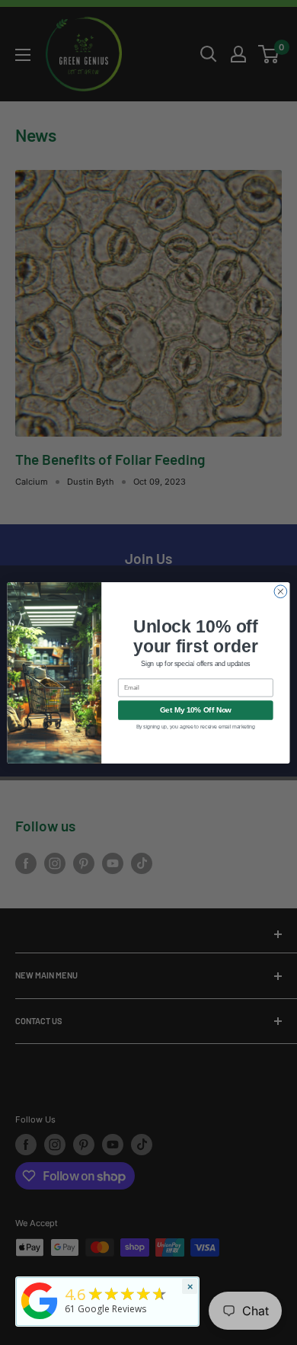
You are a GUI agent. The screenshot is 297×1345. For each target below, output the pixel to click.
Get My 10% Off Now (196, 709)
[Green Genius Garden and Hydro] (40, 1320)
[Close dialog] (280, 590)
